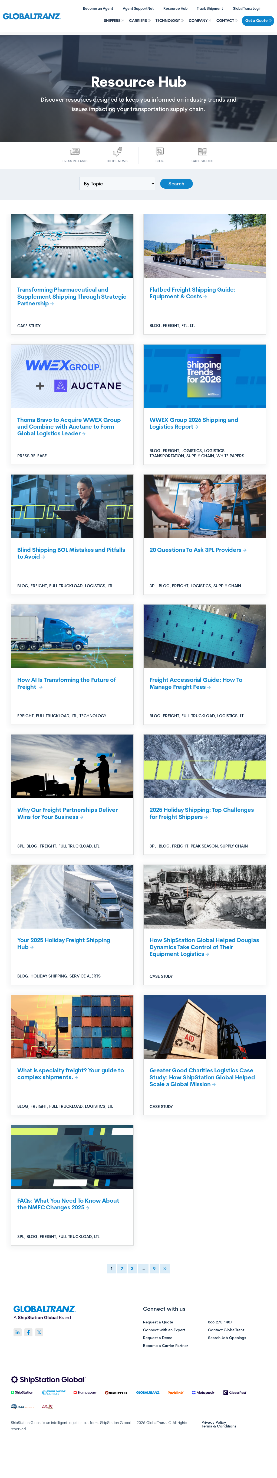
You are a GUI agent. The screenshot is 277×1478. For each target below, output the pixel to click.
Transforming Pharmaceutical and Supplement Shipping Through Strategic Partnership (72, 296)
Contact (225, 20)
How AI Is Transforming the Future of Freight (66, 683)
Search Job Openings (227, 1338)
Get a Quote (256, 20)
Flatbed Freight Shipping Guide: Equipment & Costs (193, 293)
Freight (171, 325)
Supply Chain (200, 455)
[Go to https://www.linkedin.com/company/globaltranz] (18, 1332)
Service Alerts (85, 976)
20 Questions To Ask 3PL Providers (195, 549)
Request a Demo (158, 1338)
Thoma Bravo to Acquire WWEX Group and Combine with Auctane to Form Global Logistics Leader (69, 426)
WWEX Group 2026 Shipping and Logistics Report (194, 423)
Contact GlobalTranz (226, 1330)
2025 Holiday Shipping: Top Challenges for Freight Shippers (202, 813)
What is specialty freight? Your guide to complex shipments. (70, 1073)
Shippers (112, 20)
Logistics (192, 450)
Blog (160, 161)
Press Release (32, 455)
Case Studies (202, 161)
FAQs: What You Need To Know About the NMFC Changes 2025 (68, 1204)
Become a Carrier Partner (165, 1346)
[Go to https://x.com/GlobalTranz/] (39, 1332)
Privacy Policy (214, 1422)
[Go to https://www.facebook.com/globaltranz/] (28, 1332)
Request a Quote (158, 1322)
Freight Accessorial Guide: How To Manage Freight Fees (196, 683)
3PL (153, 585)
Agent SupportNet (138, 8)
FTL (184, 325)
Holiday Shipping (49, 976)
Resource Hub (175, 8)
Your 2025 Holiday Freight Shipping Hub (63, 943)
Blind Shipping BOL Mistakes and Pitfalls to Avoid (71, 553)
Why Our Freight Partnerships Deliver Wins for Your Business (67, 813)
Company (198, 20)
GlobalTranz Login (247, 8)
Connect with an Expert (164, 1330)
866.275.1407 (220, 1322)
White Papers (230, 455)
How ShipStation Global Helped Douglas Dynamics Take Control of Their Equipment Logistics (204, 946)
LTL (192, 325)
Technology (168, 20)
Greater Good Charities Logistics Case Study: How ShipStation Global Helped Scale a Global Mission (202, 1077)
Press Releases (74, 161)
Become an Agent (98, 8)
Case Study (29, 325)
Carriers (138, 20)
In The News (117, 161)
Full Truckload (66, 585)
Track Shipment (210, 8)
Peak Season (204, 846)
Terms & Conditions (219, 1426)
